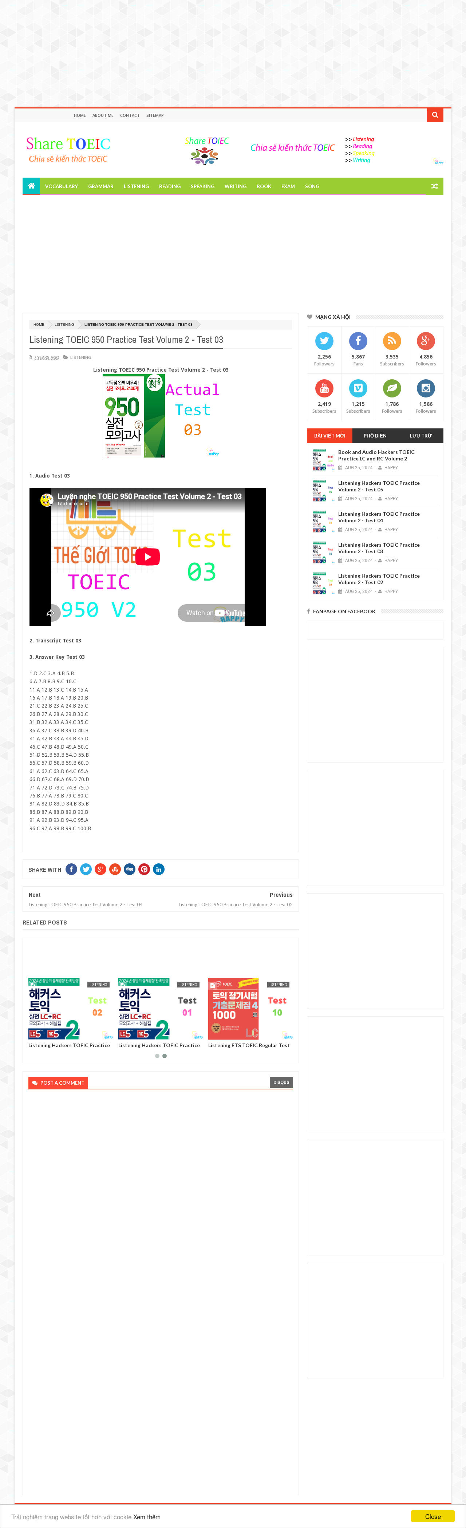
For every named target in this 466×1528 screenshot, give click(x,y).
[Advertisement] (218, 51)
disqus (281, 1082)
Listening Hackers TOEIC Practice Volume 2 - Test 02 (69, 1048)
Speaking (202, 186)
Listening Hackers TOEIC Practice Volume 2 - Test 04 (379, 517)
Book (264, 186)
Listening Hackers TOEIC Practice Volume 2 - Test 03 (379, 548)
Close (433, 1516)
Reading (170, 186)
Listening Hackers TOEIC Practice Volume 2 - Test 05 (379, 486)
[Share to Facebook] (35, 1033)
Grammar (101, 186)
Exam (288, 186)
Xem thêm (147, 1516)
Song (312, 186)
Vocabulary (61, 186)
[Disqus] (158, 1193)
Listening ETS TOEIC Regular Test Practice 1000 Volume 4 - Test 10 (249, 1048)
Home (80, 115)
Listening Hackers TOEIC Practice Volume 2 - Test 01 (159, 1048)
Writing (235, 186)
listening (64, 324)
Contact (130, 115)
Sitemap (155, 115)
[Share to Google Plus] (51, 1033)
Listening (136, 186)
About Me (103, 115)
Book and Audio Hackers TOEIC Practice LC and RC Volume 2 (376, 455)
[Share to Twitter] (43, 1033)
